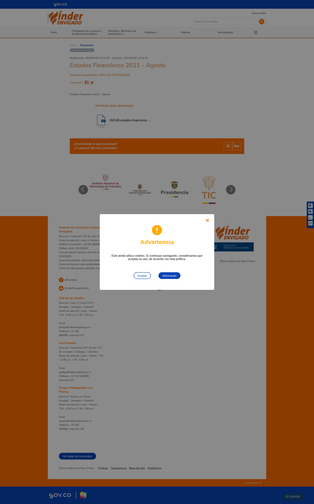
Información (169, 275)
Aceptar (142, 275)
